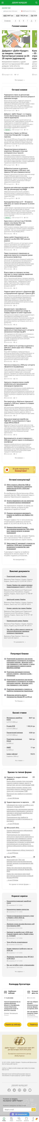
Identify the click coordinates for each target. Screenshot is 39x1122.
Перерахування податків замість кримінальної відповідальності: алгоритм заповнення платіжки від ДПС (19, 330)
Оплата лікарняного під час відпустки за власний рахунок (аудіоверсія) (20, 502)
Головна (4, 1120)
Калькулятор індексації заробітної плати (19, 902)
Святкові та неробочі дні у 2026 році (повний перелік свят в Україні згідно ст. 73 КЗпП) (20, 934)
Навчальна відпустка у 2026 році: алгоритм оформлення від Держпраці (19, 366)
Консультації (19, 1120)
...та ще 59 (12, 853)
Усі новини (19, 458)
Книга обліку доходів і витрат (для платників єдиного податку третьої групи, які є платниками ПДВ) (19, 789)
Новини (11, 1120)
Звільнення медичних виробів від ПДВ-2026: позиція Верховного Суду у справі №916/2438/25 (17, 421)
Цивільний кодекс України (16, 599)
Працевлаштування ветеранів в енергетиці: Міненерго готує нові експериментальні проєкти (16, 151)
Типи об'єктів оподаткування (17, 942)
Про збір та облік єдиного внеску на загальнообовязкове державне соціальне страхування (19, 631)
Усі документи (19, 642)
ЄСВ (17, 16)
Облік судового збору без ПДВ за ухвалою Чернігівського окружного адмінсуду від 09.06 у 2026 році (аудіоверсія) (19, 487)
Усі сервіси (19, 971)
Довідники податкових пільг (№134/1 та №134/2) (20, 957)
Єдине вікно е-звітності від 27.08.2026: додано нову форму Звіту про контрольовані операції (18, 223)
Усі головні (19, 80)
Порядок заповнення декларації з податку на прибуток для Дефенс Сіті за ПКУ (20, 515)
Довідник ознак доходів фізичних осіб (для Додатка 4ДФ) (20, 925)
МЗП (5, 16)
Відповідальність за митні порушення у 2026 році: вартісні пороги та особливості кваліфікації (19, 440)
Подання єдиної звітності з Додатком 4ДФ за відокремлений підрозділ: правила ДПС (19, 292)
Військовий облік (13, 828)
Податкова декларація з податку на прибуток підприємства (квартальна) (20, 690)
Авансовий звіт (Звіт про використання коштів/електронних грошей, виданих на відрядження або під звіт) (20, 862)
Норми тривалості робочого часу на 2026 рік (19, 949)
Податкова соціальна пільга (14, 740)
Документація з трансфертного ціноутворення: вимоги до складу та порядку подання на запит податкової (17, 311)
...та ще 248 (13, 798)
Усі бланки (19, 701)
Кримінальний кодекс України (17, 621)
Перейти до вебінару (12, 1024)
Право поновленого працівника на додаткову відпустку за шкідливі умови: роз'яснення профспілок (18, 255)
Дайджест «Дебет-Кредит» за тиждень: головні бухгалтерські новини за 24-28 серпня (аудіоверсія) (16, 55)
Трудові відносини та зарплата (18, 802)
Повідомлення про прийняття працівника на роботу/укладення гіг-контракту (20, 819)
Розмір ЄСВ (11, 726)
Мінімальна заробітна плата (14, 719)
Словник (7, 21)
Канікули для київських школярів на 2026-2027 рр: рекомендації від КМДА (19, 188)
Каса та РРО (11, 857)
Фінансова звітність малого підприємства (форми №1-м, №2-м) (19, 696)
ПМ (32, 16)
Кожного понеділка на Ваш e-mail (14, 1105)
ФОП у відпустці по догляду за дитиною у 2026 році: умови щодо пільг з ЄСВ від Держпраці (19, 347)
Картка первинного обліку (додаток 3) (20, 850)
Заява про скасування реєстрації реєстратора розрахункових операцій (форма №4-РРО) (20, 875)
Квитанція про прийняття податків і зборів (19, 794)
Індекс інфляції (12, 754)
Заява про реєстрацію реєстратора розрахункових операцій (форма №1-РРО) (20, 869)
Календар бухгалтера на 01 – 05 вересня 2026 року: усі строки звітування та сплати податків (19, 203)
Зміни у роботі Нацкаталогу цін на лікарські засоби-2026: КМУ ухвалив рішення (17, 239)
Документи (26, 1120)
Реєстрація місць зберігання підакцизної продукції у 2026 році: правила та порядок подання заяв (19, 403)
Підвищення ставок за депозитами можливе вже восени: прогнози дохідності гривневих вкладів (19, 96)
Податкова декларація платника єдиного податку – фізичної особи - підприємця (19, 674)
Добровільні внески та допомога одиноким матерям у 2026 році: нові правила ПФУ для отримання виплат (17, 170)
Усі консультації (19, 559)
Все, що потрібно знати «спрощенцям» (20, 965)
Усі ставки (19, 760)
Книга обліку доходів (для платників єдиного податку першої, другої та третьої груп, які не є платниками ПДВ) (20, 783)
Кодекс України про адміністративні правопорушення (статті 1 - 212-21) (19, 586)
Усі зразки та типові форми (19, 884)
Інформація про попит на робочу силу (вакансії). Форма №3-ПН (20, 806)
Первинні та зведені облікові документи (17, 778)
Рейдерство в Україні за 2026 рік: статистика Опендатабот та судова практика (16, 135)
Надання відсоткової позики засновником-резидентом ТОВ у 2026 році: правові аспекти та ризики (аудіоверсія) (20, 530)
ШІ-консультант (21, 1114)
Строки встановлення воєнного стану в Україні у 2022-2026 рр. (20, 917)
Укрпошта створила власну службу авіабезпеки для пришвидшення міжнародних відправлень (16, 384)
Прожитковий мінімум (15, 733)
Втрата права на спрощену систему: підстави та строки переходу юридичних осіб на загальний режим (18, 274)
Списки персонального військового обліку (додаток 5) (19, 831)
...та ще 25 (12, 880)
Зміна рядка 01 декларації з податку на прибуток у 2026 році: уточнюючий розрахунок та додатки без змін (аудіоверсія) (21, 546)
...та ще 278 (13, 824)
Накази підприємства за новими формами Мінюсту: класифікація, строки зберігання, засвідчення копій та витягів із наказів (12, 1006)
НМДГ (9, 747)
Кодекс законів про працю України (19, 608)
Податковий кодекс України (16, 576)
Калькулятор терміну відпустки (18, 909)
